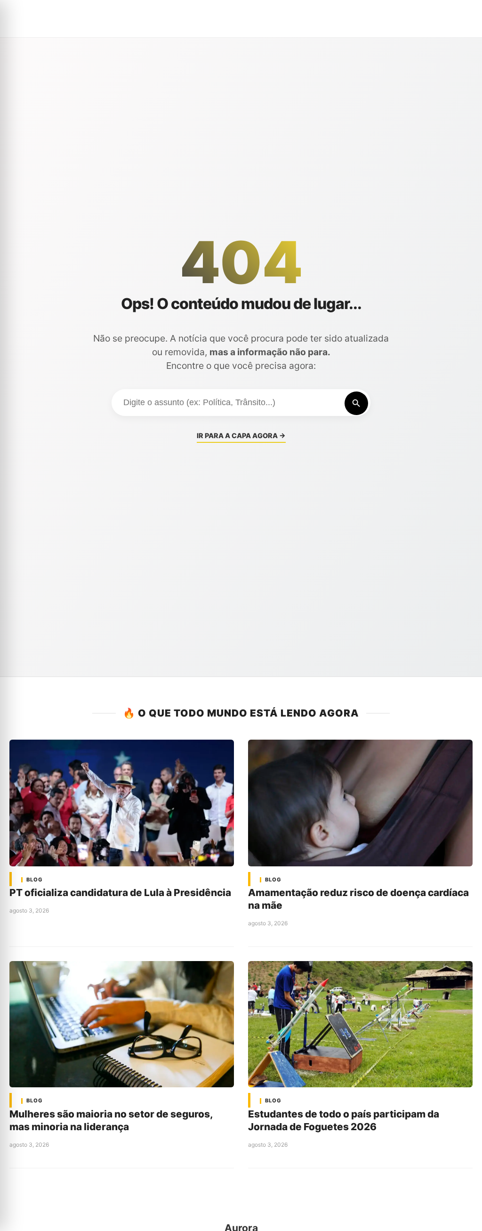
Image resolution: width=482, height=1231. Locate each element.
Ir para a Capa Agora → (241, 436)
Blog (34, 879)
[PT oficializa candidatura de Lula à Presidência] (121, 803)
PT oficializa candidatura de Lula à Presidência (120, 892)
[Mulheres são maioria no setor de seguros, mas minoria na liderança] (121, 1024)
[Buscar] (356, 403)
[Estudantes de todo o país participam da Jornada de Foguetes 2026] (360, 1024)
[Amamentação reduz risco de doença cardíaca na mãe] (360, 803)
